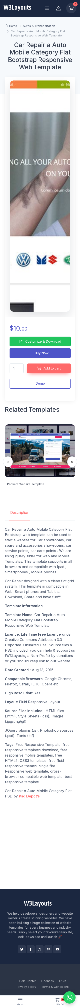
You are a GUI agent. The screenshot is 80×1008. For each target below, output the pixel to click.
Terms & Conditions (55, 986)
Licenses (47, 981)
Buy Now (41, 353)
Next (72, 461)
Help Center (27, 981)
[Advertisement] (40, 844)
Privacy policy (26, 986)
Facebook (31, 949)
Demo (40, 383)
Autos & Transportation (39, 26)
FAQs (62, 981)
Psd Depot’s (29, 796)
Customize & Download (42, 341)
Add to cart (52, 368)
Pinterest (48, 949)
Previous (8, 461)
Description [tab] (19, 512)
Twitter (22, 949)
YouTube (57, 949)
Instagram (40, 949)
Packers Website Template (25, 484)
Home (13, 26)
